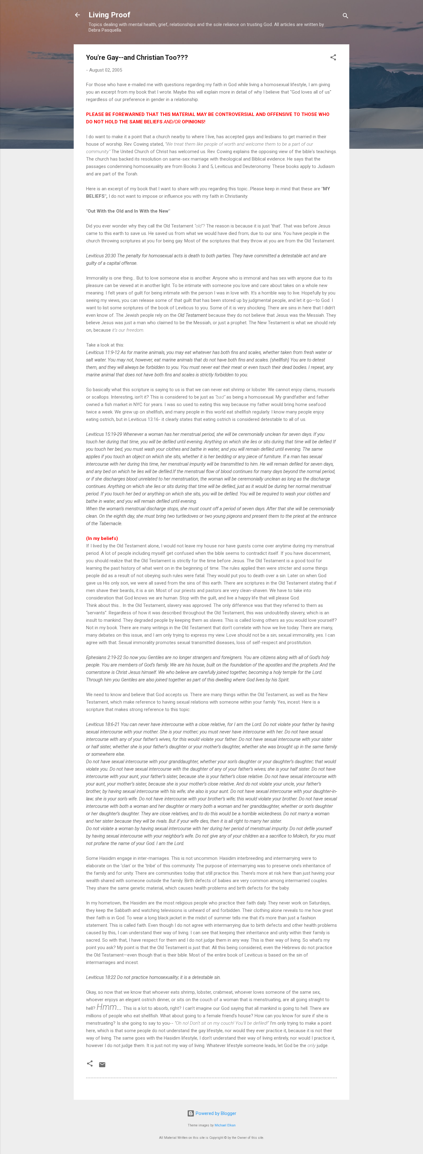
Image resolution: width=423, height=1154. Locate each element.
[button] (333, 58)
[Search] (345, 16)
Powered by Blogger (215, 1113)
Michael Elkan (225, 1125)
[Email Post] (102, 1067)
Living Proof (109, 15)
